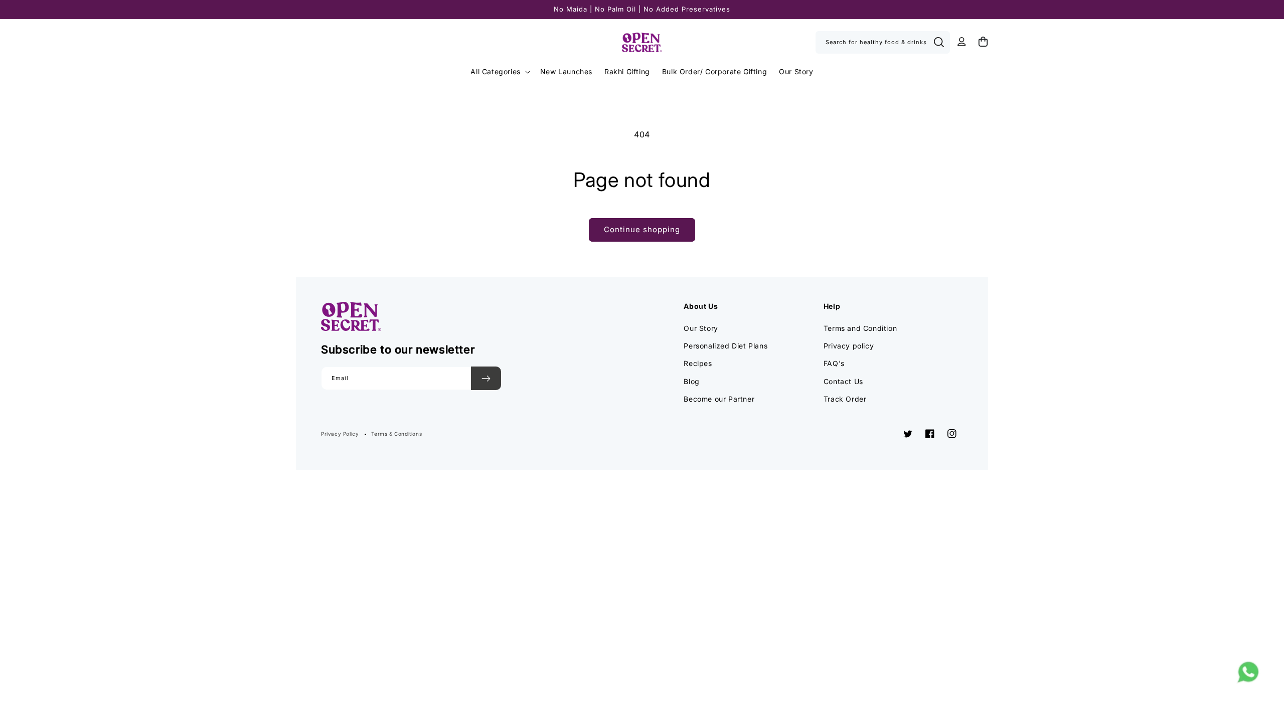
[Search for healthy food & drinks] (939, 42)
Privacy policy (849, 345)
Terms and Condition (860, 328)
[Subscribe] (486, 378)
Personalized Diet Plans (725, 345)
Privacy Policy (340, 434)
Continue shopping (642, 229)
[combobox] (883, 42)
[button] (499, 71)
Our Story (701, 328)
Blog (691, 381)
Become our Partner (719, 399)
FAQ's (834, 363)
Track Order (845, 399)
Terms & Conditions (396, 434)
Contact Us (843, 381)
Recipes (698, 363)
